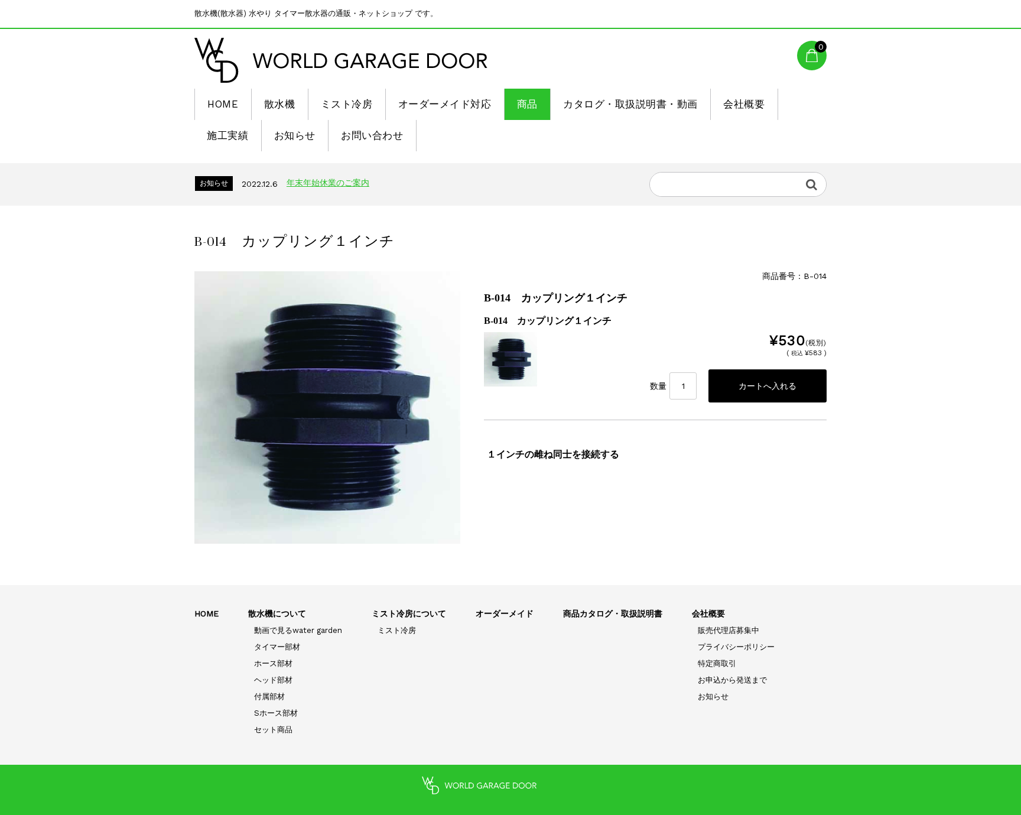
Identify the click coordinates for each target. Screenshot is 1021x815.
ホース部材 (273, 663)
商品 (527, 104)
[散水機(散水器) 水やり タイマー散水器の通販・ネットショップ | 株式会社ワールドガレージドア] (340, 60)
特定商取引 (717, 663)
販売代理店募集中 (728, 630)
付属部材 (269, 696)
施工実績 (227, 135)
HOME (222, 104)
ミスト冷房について (409, 613)
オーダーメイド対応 (445, 104)
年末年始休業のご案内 (328, 182)
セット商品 (273, 729)
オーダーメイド (505, 613)
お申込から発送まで (732, 680)
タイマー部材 (277, 646)
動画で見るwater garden (298, 630)
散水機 (279, 104)
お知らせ (295, 135)
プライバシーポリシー (736, 646)
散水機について (277, 613)
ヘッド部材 (273, 680)
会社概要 (744, 104)
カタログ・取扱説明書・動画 (630, 104)
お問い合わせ (372, 135)
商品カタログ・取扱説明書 (612, 613)
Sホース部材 (276, 713)
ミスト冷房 (347, 104)
